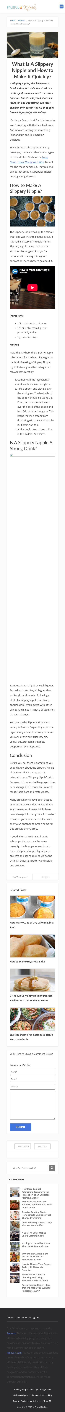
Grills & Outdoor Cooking (41, 1395)
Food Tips (33, 1389)
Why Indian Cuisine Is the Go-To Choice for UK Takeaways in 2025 (35, 1256)
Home (14, 20)
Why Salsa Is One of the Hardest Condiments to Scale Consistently (37, 1204)
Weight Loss (45, 1389)
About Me (47, 1401)
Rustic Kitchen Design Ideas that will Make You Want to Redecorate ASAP (36, 1287)
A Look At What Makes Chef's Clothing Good (34, 1234)
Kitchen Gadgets (20, 1395)
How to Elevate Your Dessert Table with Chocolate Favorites (37, 1267)
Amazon (11, 1333)
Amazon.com (14, 1352)
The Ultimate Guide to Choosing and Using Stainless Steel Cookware (35, 1277)
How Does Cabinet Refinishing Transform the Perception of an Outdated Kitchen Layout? (36, 1193)
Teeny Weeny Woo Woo (30, 162)
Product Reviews (20, 1401)
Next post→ (42, 1146)
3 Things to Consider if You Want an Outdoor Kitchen (36, 1245)
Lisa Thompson (19, 877)
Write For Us (35, 1401)
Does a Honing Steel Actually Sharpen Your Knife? (37, 1224)
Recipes (21, 20)
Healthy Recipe (21, 1389)
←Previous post (22, 1146)
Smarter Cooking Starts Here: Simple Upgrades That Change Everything (36, 1215)
